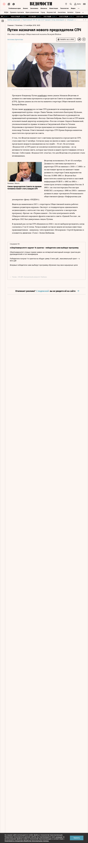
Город (43, 12)
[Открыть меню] (84, 4)
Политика (19, 25)
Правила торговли (17, 12)
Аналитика (62, 12)
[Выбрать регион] (66, 4)
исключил (28, 109)
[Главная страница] (41, 4)
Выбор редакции (13, 20)
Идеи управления (32, 12)
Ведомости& (51, 12)
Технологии (64, 8)
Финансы (43, 8)
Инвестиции (53, 8)
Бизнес (25, 8)
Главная (10, 25)
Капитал (70, 12)
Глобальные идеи (14, 8)
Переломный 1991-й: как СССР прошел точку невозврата (43, 20)
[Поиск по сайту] (71, 4)
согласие (58, 837)
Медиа (73, 8)
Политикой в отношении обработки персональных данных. (27, 841)
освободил (42, 95)
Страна (77, 12)
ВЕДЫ (6, 12)
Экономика (34, 8)
